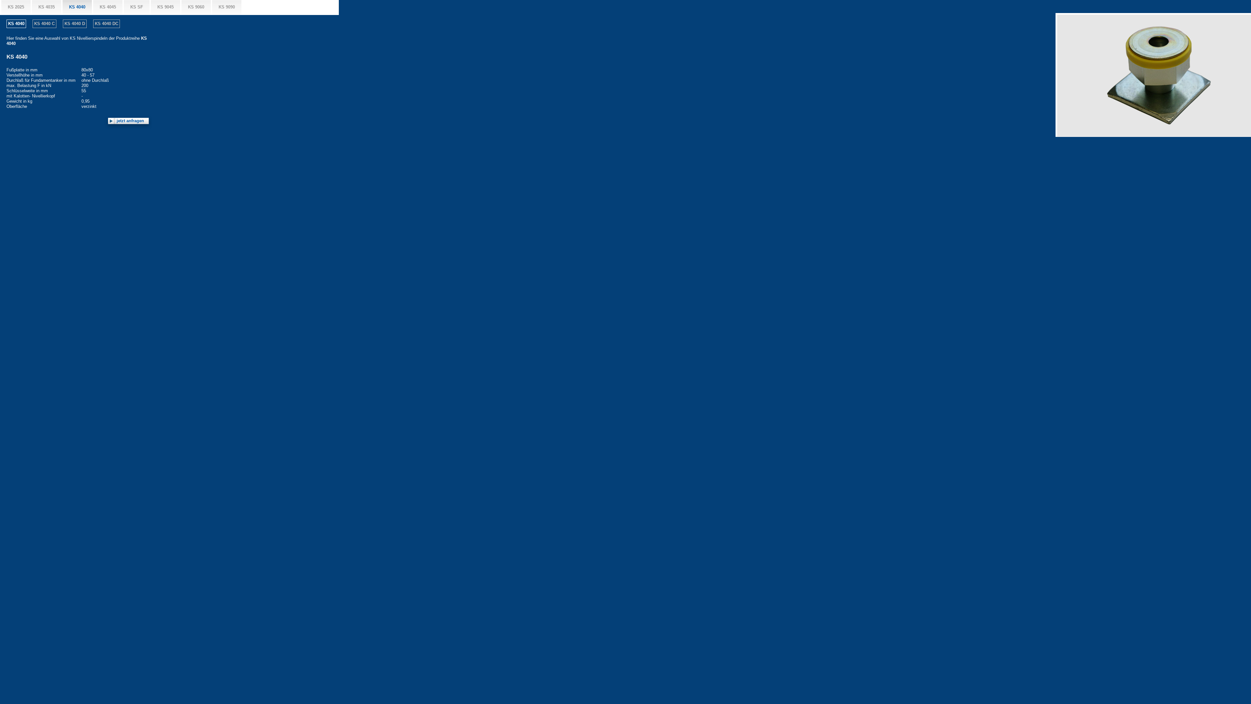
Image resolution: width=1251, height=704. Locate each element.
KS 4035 (46, 7)
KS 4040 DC (106, 23)
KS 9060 (196, 7)
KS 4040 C (44, 23)
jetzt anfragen (130, 120)
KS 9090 (227, 7)
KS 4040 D (75, 23)
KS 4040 (77, 7)
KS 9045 (165, 7)
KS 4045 (108, 7)
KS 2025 (16, 7)
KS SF (136, 7)
